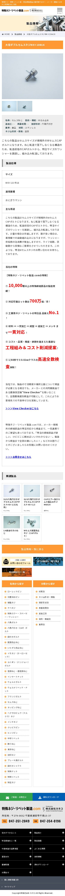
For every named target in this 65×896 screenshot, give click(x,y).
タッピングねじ (15, 707)
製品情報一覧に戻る (32, 549)
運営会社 (5, 856)
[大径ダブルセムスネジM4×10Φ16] (32, 97)
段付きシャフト (15, 765)
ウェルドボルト (15, 682)
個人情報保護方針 (11, 879)
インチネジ (13, 721)
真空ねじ (12, 749)
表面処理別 (44, 607)
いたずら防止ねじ (16, 647)
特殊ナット (13, 771)
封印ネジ (12, 754)
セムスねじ (13, 702)
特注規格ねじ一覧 (9, 840)
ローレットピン (15, 591)
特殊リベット (14, 776)
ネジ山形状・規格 (47, 597)
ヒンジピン (13, 732)
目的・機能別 (45, 618)
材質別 (42, 591)
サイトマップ (9, 886)
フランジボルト (15, 696)
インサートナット (16, 676)
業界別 (42, 624)
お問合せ (5, 872)
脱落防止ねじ (14, 642)
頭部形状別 (44, 602)
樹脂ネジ (12, 602)
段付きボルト (14, 636)
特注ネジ (12, 782)
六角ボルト (13, 622)
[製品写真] (9, 109)
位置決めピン (14, 597)
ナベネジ (12, 607)
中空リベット (14, 738)
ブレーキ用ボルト (16, 760)
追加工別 (43, 613)
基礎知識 (5, 864)
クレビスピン (14, 727)
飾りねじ (12, 743)
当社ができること (9, 832)
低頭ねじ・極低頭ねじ (18, 671)
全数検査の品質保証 (10, 848)
